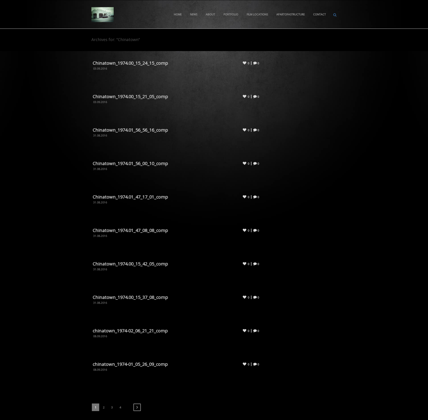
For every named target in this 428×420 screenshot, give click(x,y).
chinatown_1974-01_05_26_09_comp (130, 364)
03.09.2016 (100, 68)
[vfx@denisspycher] (102, 14)
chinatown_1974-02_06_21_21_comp (130, 331)
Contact (319, 14)
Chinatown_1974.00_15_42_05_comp (130, 264)
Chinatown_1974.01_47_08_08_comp (130, 230)
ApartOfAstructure (290, 14)
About (210, 14)
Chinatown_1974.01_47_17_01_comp (130, 197)
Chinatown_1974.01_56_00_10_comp (130, 163)
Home (178, 14)
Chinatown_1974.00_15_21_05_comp (130, 96)
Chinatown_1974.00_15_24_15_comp (130, 63)
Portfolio (231, 14)
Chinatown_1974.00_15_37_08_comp (130, 297)
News (193, 14)
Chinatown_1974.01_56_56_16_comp (130, 130)
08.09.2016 (100, 336)
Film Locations (257, 14)
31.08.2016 (100, 135)
